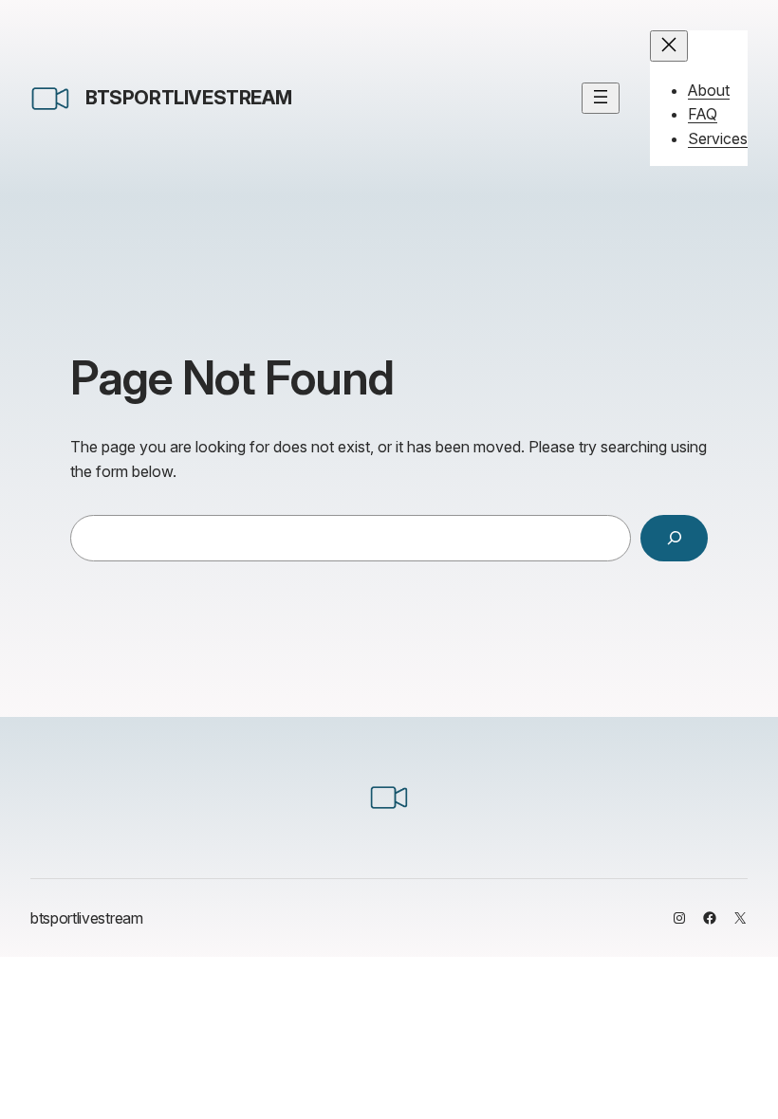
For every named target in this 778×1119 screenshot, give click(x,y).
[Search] (674, 538)
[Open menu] (601, 98)
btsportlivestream (188, 97)
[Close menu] (669, 46)
